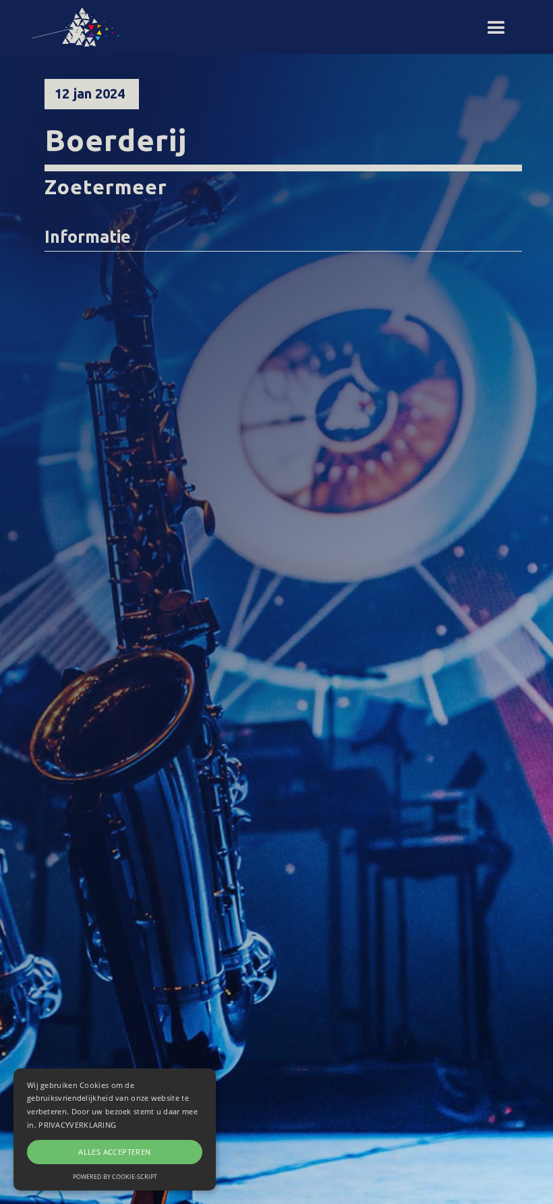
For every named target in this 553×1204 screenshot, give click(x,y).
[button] (496, 28)
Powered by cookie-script (115, 1176)
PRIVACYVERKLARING (77, 1125)
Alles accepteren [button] (114, 1152)
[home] (81, 27)
